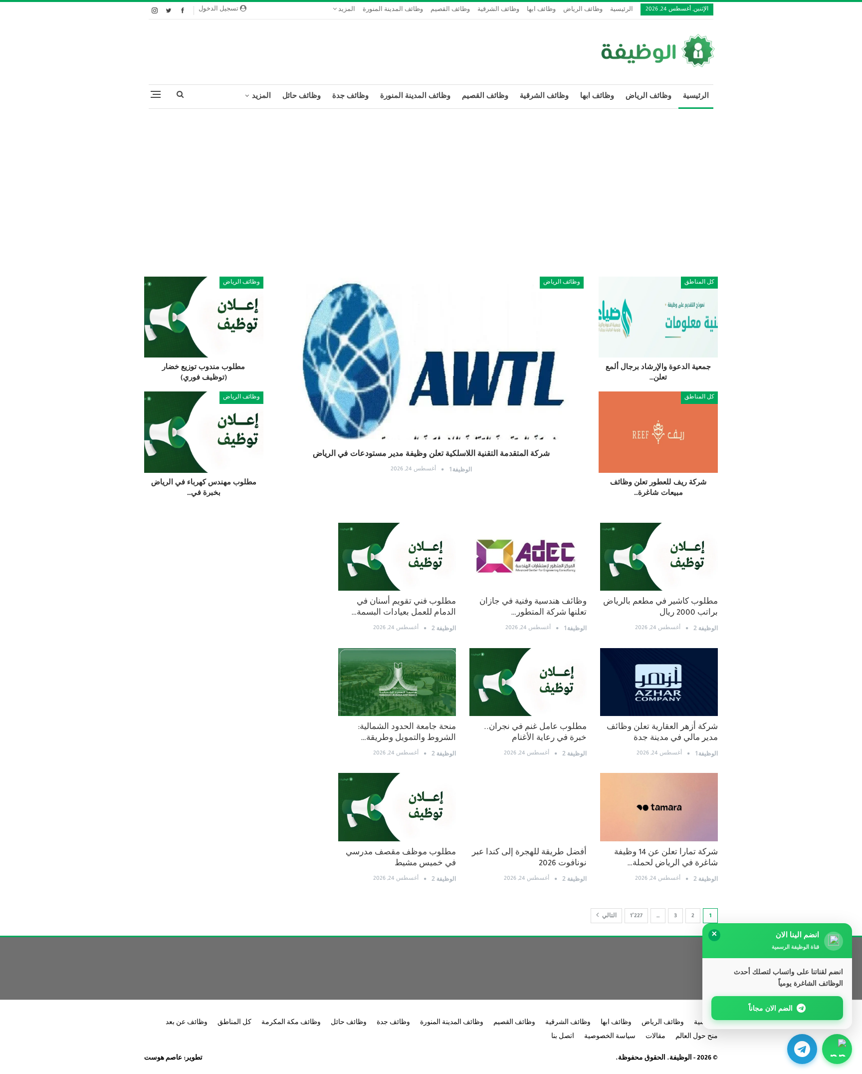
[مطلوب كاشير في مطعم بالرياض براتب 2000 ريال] (659, 557)
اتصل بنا (562, 1037)
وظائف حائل (301, 96)
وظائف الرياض (583, 10)
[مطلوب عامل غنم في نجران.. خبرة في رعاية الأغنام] (528, 682)
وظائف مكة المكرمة (291, 1023)
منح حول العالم (696, 1037)
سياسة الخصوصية (610, 1037)
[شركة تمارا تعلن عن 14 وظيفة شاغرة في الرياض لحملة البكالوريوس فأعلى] (659, 807)
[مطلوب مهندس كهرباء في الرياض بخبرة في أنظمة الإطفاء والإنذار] (203, 431)
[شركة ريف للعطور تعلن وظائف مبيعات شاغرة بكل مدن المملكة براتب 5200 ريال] (658, 431)
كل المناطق (699, 283)
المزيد (346, 10)
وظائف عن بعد (187, 1023)
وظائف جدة (350, 96)
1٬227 (636, 916)
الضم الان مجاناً (771, 1008)
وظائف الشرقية (498, 10)
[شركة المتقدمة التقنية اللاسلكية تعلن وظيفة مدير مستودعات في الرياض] (431, 378)
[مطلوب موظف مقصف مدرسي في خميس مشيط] (397, 807)
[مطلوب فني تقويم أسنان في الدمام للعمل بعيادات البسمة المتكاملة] (397, 557)
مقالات (655, 1037)
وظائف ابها (541, 10)
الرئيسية (621, 10)
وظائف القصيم (450, 10)
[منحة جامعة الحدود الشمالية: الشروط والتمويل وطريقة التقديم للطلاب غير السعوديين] (397, 682)
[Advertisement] (431, 189)
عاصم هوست (163, 1058)
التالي (609, 916)
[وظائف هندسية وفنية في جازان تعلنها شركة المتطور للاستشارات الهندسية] (528, 557)
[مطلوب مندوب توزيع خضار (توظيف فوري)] (203, 317)
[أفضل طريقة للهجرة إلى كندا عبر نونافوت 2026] (528, 807)
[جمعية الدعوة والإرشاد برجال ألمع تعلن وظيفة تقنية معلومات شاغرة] (658, 317)
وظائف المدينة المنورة (393, 10)
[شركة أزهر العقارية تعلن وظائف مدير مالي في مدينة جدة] (659, 682)
